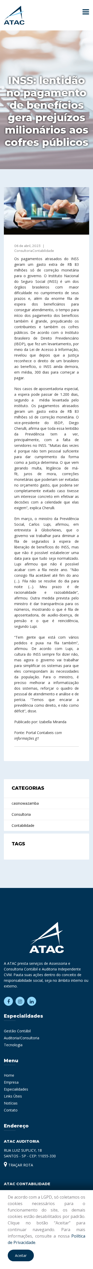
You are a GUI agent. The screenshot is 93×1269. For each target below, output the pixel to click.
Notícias (11, 1103)
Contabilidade (23, 825)
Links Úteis (13, 1096)
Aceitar (21, 1255)
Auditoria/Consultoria (21, 1037)
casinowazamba (25, 803)
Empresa (11, 1082)
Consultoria (21, 814)
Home (9, 1075)
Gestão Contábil (17, 1030)
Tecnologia (13, 1044)
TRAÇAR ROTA (20, 1165)
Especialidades (16, 1089)
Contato (11, 1110)
